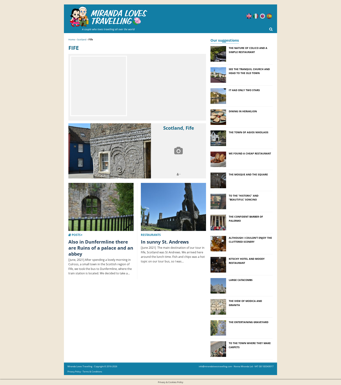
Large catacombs (241, 280)
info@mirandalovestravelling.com (215, 366)
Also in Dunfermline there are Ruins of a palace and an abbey (100, 248)
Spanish (269, 16)
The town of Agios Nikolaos (248, 132)
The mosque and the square (248, 174)
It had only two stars (244, 90)
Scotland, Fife (178, 128)
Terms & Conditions (92, 371)
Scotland (81, 39)
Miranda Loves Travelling (79, 366)
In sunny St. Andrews (165, 242)
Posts (76, 235)
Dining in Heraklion (243, 111)
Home (71, 39)
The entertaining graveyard (248, 322)
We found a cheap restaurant (250, 153)
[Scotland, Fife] (109, 150)
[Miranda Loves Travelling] (108, 16)
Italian (256, 16)
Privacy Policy (74, 371)
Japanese (262, 16)
